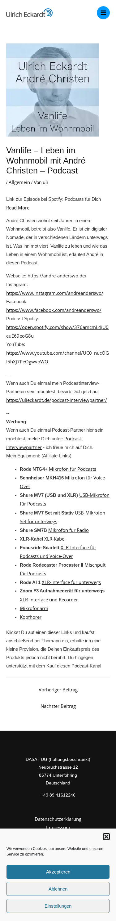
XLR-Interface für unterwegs (71, 582)
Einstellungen (58, 906)
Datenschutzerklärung (58, 819)
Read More (17, 207)
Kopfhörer (30, 617)
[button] (106, 836)
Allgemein (19, 182)
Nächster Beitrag (58, 706)
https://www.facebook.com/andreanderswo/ (53, 310)
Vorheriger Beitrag (58, 689)
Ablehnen (58, 889)
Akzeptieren (58, 871)
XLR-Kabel (55, 539)
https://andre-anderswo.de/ (57, 275)
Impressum (58, 827)
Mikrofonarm (34, 608)
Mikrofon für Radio (68, 530)
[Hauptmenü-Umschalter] (103, 12)
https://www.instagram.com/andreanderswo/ (54, 293)
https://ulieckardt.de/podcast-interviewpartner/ (56, 400)
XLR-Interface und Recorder (49, 599)
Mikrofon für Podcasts (72, 469)
